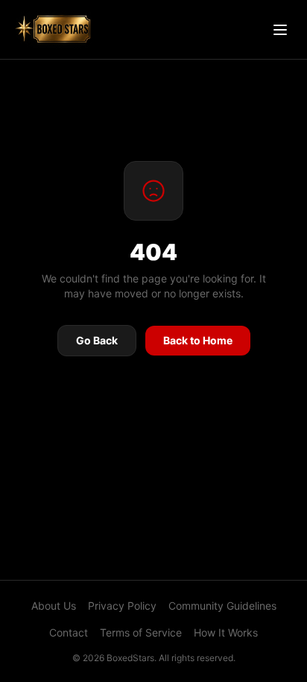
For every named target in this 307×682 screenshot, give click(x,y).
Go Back (97, 340)
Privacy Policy (122, 605)
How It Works (226, 632)
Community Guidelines (222, 605)
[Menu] (280, 30)
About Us (53, 605)
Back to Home (197, 340)
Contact (68, 632)
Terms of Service (141, 632)
